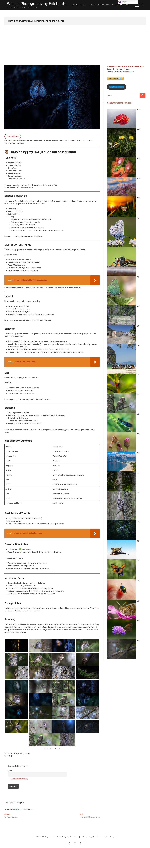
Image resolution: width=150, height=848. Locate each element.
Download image (12, 136)
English (124, 2)
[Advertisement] (75, 47)
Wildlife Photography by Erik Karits (36, 3)
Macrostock (103, 5)
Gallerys (116, 5)
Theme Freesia (74, 837)
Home (75, 5)
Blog (82, 5)
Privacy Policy (110, 837)
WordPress (83, 837)
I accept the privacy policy (19, 779)
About (127, 5)
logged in (16, 809)
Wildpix (92, 5)
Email (10, 771)
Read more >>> (128, 72)
